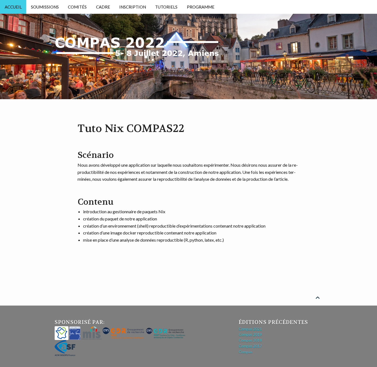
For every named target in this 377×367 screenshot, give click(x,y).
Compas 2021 (250, 329)
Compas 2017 (250, 346)
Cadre (103, 6)
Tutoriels (166, 6)
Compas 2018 (250, 340)
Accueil (13, 6)
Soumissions (45, 6)
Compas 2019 (250, 334)
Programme (200, 6)
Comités (77, 6)
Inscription (132, 6)
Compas (245, 352)
